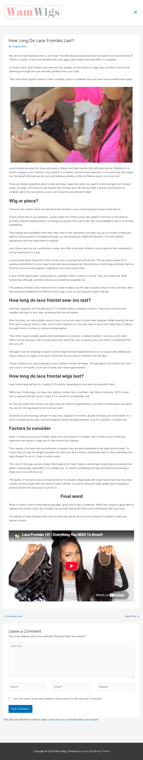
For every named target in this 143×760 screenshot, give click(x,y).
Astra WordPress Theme (96, 751)
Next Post (132, 616)
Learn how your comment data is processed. (73, 719)
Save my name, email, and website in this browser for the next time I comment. (57, 698)
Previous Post (13, 616)
